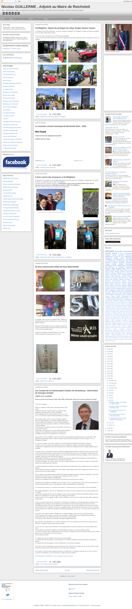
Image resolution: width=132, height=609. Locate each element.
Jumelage (127, 279)
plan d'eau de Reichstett (111, 312)
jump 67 (126, 277)
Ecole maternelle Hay (9, 71)
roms (106, 337)
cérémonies (129, 329)
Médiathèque (128, 290)
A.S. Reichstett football (9, 193)
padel (130, 334)
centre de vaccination (110, 326)
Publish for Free (78, 160)
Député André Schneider (123, 258)
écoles (107, 279)
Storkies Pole (6, 228)
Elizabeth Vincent (115, 318)
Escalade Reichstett (8, 86)
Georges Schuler (47, 564)
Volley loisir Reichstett (9, 225)
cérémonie (119, 291)
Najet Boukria (115, 321)
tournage (130, 312)
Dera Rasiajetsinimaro (115, 317)
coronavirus (121, 329)
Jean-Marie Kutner (127, 320)
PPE (119, 274)
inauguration (114, 331)
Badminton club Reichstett (10, 92)
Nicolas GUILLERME (116, 306)
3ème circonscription (114, 314)
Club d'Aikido (6, 110)
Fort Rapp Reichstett (9, 113)
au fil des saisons (116, 309)
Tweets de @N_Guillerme (112, 233)
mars (110, 422)
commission (107, 329)
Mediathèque (108, 306)
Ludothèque (112, 290)
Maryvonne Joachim (120, 284)
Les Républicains (110, 261)
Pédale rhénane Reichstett (10, 187)
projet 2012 (115, 293)
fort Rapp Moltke (127, 291)
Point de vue (119, 256)
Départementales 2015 (126, 317)
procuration (108, 293)
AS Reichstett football (9, 98)
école (130, 277)
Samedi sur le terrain (119, 137)
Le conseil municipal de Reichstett (58, 19)
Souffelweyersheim (127, 274)
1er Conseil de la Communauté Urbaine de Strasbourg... (117, 418)
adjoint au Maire (128, 323)
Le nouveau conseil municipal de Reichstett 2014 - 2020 (60, 126)
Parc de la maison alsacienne (11, 216)
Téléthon (114, 291)
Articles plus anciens (92, 570)
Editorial (130, 302)
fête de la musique (124, 299)
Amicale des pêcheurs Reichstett (12, 139)
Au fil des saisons (38, 19)
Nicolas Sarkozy (109, 285)
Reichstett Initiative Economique (12, 83)
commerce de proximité (119, 327)
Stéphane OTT (120, 323)
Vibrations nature (8, 222)
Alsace (115, 265)
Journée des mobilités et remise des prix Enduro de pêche (122, 148)
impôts (110, 331)
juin (110, 395)
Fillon (125, 318)
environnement (114, 299)
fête (126, 330)
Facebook (123, 303)
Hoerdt (112, 320)
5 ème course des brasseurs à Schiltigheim (55, 177)
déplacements (116, 330)
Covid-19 (107, 317)
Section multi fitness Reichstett (11, 184)
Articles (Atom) (71, 576)
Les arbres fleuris (8, 89)
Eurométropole (121, 265)
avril (110, 400)
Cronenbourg (117, 294)
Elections (111, 267)
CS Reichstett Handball (9, 148)
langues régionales (120, 311)
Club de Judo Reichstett (9, 136)
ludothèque (118, 276)
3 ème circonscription (125, 253)
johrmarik (120, 331)
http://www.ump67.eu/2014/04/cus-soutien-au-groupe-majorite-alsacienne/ (54, 556)
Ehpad (118, 296)
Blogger (98, 605)
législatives (107, 333)
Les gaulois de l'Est (8, 115)
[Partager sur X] (57, 114)
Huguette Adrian (121, 288)
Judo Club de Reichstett (9, 213)
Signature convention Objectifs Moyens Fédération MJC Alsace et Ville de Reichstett (122, 195)
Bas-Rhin (111, 302)
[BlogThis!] (55, 114)
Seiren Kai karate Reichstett (11, 101)
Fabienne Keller (109, 276)
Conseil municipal (44, 167)
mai (110, 397)
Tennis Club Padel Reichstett (11, 219)
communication (116, 280)
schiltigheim (63, 116)
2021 (108, 361)
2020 (108, 363)
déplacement (128, 256)
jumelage (113, 311)
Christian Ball (43, 257)
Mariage (117, 271)
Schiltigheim (114, 323)
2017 (108, 371)
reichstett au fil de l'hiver (118, 336)
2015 (108, 376)
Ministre (130, 284)
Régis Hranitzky (116, 268)
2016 (108, 373)
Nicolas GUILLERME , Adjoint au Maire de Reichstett (45, 7)
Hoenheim (108, 262)
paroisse (122, 300)
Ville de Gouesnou (8, 77)
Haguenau (107, 320)
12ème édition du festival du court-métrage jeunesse (121, 117)
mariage (123, 333)
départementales (109, 330)
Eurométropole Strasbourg (114, 303)
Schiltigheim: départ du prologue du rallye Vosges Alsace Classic (65, 28)
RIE (121, 321)
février (111, 425)
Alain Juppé (122, 314)
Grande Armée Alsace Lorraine (11, 210)
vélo (126, 300)
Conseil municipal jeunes (122, 302)
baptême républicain (116, 324)
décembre (112, 380)
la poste (124, 331)
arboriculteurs (108, 324)
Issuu (43, 160)
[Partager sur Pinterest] (60, 114)
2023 (108, 356)
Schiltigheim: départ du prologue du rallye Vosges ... (117, 403)
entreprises (108, 258)
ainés (111, 309)
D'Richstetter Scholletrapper (11, 205)
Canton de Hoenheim (118, 315)
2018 (108, 368)
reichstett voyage (128, 336)
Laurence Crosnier (127, 282)
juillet (110, 393)
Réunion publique (117, 264)
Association (119, 251)
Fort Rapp (129, 259)
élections (124, 287)
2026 (108, 349)
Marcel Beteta (109, 284)
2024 (108, 354)
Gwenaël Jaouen (60, 257)
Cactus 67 (6, 118)
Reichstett (52, 167)
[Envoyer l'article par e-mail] (50, 114)
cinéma (119, 326)
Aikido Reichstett (7, 196)
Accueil (7, 19)
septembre (112, 388)
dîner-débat (125, 309)
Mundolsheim (108, 321)
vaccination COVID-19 (124, 339)
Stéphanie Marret (124, 308)
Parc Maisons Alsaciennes (10, 124)
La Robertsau (120, 267)
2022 (108, 359)
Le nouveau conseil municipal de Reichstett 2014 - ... (117, 407)
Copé (110, 279)
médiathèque (109, 259)
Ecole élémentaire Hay (9, 74)
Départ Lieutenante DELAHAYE (121, 216)
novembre (112, 383)
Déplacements (44, 116)
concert (114, 329)
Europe (107, 264)
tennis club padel (123, 337)
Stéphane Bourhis (110, 270)
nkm (124, 334)
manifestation (118, 333)
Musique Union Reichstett (10, 145)
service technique (112, 337)
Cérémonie (129, 255)
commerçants (129, 327)
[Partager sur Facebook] (58, 114)
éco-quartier (112, 340)
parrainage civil (128, 311)
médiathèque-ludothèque (116, 334)
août (110, 390)
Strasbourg (129, 264)
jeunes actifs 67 (127, 268)
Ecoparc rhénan (110, 296)
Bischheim (129, 261)
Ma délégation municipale (21, 19)
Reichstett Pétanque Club (10, 133)
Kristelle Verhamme (115, 282)
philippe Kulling (108, 336)
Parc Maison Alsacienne (120, 285)
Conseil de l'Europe (127, 315)
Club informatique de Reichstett (12, 127)
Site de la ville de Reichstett (10, 68)
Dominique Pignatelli (53, 116)
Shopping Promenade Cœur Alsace (113, 308)
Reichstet (130, 306)
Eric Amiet (122, 318)
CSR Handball (109, 294)
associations (127, 251)
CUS (41, 564)
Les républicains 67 (119, 259)
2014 (108, 378)
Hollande (123, 305)
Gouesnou (129, 273)
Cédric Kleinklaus (127, 294)
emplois (130, 309)
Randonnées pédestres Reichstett (12, 142)
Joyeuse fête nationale (111, 127)
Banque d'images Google (75, 596)
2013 (108, 428)
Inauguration (118, 320)
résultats (124, 280)
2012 (108, 430)
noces (127, 334)
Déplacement (108, 318)
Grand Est (129, 318)
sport (117, 337)
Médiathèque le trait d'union (13, 57)
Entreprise (129, 262)
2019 (108, 366)
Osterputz (124, 306)
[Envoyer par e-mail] (53, 114)
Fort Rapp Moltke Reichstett (11, 207)
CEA (115, 302)
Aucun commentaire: (42, 114)
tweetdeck (116, 339)
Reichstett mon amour (116, 287)
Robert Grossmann (127, 321)
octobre (111, 385)
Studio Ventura (7, 80)
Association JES (7, 190)
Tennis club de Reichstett (10, 107)
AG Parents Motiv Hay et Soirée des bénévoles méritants (115, 172)
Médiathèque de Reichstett (10, 104)
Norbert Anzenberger (111, 274)
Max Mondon (129, 305)
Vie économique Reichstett (81, 19)
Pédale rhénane (115, 297)
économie (107, 314)
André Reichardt (127, 293)
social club (124, 312)
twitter (120, 293)
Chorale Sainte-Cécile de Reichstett (13, 199)
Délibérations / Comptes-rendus (12, 48)
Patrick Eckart (124, 270)
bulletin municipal (118, 277)
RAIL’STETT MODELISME (10, 130)
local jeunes (129, 331)
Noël (119, 321)
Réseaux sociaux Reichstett (114, 255)
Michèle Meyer (120, 290)
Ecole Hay (114, 288)
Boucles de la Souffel (9, 95)
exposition (122, 330)
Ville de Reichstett (8, 181)
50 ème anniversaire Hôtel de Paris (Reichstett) (57, 267)
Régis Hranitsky (124, 297)
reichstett (122, 271)
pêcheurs (120, 312)
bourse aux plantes (127, 324)
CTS (110, 315)
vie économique (120, 261)
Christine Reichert (127, 276)
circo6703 (124, 326)
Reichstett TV (109, 277)
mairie (112, 333)
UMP (117, 270)
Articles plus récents (41, 570)
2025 (108, 351)
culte (122, 309)
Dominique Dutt (121, 273)
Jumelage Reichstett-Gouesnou (12, 121)
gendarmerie (108, 311)
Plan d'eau (108, 291)
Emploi (106, 303)
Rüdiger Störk (108, 323)
